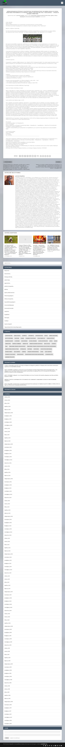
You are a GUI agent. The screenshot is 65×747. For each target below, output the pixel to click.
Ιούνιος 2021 (7, 579)
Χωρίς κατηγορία (8, 324)
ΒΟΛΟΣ (46, 335)
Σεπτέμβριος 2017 (8, 717)
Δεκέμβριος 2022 (8, 522)
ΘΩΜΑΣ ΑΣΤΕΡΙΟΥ (50, 338)
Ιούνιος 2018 (7, 689)
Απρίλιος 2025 (7, 437)
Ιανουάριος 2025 (8, 447)
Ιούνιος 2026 (7, 400)
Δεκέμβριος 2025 (8, 415)
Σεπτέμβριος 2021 (8, 569)
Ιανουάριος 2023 (8, 519)
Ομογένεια (7, 311)
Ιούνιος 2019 (7, 651)
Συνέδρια (6, 320)
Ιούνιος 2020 (7, 616)
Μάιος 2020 (7, 620)
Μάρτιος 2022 (7, 550)
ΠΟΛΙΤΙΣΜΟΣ (36, 349)
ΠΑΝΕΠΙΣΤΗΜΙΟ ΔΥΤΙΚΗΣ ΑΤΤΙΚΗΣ (12, 349)
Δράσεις (52, 15)
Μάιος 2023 (7, 506)
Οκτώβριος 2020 (8, 604)
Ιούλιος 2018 (7, 685)
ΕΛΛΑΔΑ (22, 338)
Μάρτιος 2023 (7, 513)
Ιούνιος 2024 (7, 466)
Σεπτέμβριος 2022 (8, 532)
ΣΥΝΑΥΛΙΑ (24, 351)
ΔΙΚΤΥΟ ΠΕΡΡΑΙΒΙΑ (9, 338)
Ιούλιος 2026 (7, 397)
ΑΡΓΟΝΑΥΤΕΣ (31, 335)
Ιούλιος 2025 (7, 428)
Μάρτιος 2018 (7, 698)
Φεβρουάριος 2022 (9, 554)
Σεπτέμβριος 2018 (8, 679)
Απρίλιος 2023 (7, 510)
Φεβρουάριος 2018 (9, 701)
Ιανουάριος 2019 (8, 667)
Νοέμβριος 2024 (8, 453)
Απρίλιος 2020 (7, 623)
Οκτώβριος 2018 (8, 676)
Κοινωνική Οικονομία (30, 16)
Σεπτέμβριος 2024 (8, 459)
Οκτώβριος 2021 (8, 566)
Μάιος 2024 (7, 469)
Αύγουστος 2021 (8, 572)
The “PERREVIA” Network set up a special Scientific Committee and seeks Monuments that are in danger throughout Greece (53, 247)
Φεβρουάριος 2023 (9, 516)
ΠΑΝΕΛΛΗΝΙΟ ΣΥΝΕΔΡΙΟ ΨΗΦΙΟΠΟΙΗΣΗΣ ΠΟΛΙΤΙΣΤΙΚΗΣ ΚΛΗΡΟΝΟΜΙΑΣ (41, 346)
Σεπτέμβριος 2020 (8, 607)
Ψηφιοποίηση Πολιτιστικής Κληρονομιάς (13, 327)
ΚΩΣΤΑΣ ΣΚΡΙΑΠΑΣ (33, 341)
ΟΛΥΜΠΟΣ (54, 343)
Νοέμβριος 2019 (8, 635)
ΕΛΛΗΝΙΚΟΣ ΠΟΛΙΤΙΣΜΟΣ (31, 338)
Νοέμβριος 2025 (8, 419)
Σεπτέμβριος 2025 (8, 425)
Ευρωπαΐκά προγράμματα (10, 302)
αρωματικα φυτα (49, 354)
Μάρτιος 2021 (7, 588)
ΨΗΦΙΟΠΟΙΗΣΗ (20, 354)
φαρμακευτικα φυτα (9, 357)
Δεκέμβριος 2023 (8, 485)
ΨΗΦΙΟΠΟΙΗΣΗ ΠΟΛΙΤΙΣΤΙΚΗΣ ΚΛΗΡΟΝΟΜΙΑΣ (34, 354)
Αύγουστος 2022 (8, 535)
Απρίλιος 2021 (7, 585)
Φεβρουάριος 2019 (9, 664)
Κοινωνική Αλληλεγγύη (9, 305)
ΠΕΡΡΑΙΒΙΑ (30, 349)
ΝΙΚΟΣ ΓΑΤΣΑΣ (47, 343)
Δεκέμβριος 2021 (8, 560)
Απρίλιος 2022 (7, 547)
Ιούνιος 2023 (7, 503)
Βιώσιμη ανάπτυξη (41, 15)
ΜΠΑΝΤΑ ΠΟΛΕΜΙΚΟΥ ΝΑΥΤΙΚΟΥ (36, 343)
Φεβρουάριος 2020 (9, 626)
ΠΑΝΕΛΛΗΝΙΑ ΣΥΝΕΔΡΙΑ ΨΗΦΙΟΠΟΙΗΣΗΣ (17, 346)
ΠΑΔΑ (6, 346)
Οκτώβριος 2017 (8, 714)
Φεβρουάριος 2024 (9, 478)
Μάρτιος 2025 (7, 441)
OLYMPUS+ (24, 335)
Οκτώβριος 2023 (8, 491)
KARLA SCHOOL (17, 335)
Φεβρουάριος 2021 (9, 591)
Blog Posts (7, 270)
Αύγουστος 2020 (8, 610)
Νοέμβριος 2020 (8, 601)
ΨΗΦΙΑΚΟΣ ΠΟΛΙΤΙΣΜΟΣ (10, 354)
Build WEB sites (44, 744)
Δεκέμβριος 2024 (8, 450)
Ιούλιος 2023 (7, 500)
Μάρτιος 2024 (7, 475)
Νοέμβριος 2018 (8, 673)
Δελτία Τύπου (47, 15)
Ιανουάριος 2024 (8, 481)
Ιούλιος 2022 (7, 538)
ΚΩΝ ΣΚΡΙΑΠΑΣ (24, 341)
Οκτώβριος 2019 (8, 638)
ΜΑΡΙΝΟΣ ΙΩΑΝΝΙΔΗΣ (17, 343)
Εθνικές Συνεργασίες (9, 298)
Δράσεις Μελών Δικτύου (9, 292)
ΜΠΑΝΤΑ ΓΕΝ (25, 343)
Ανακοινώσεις (34, 15)
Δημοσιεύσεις (7, 283)
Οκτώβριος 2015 (8, 723)
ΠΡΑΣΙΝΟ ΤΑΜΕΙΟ (8, 351)
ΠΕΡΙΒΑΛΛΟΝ (23, 349)
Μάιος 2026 (7, 403)
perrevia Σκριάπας (20, 15)
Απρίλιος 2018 (7, 695)
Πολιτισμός (7, 317)
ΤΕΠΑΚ (41, 351)
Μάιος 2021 (7, 582)
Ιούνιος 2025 (7, 431)
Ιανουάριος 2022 (8, 557)
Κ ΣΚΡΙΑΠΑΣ (17, 341)
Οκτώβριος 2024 (8, 456)
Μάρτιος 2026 (7, 409)
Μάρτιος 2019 (7, 660)
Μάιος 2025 (7, 434)
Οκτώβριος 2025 (8, 422)
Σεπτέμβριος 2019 (8, 642)
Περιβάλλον (37, 16)
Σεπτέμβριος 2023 (8, 494)
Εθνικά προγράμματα (9, 295)
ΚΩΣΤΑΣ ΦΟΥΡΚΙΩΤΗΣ (43, 341)
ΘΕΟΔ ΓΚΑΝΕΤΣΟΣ (41, 338)
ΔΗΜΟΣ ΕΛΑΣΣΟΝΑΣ (53, 335)
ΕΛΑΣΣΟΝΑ (17, 338)
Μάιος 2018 (7, 692)
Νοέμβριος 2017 (8, 711)
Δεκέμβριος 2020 (8, 598)
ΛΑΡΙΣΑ (50, 341)
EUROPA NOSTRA (8, 335)
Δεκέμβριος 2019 (8, 632)
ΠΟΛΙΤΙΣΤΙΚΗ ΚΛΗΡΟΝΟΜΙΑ (46, 349)
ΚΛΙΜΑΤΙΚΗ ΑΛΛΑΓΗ (9, 341)
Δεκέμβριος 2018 (8, 670)
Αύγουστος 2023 (8, 497)
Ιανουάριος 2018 (8, 704)
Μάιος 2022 (7, 544)
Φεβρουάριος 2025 (9, 444)
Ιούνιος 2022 (7, 541)
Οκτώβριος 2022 (8, 529)
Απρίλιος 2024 (7, 472)
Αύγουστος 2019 (8, 645)
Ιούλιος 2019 (7, 648)
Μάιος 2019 (7, 654)
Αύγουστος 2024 (8, 463)
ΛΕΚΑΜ (55, 341)
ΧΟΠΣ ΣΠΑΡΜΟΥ (48, 351)
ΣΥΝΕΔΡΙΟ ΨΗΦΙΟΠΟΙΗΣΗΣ (33, 351)
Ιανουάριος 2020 (8, 629)
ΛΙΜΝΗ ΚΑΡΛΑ (8, 343)
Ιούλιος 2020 (7, 613)
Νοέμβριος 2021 (8, 563)
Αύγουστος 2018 (8, 682)
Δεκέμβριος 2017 (8, 707)
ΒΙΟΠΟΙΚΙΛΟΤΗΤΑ (39, 335)
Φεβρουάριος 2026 (9, 412)
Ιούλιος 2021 (7, 576)
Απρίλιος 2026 (7, 406)
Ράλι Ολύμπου (17, 351)
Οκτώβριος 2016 (8, 720)
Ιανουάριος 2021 (8, 594)
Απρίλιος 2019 (7, 657)
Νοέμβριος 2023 (8, 488)
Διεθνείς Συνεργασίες (9, 286)
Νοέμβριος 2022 (8, 525)
